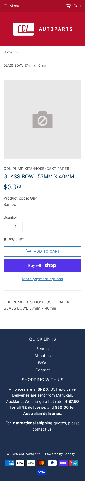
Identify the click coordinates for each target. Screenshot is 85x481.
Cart (76, 5)
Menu (14, 5)
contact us (42, 429)
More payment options (42, 278)
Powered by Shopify (60, 454)
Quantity (10, 217)
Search (42, 348)
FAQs (42, 362)
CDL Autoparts (29, 454)
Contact (42, 369)
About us (42, 355)
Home (8, 52)
